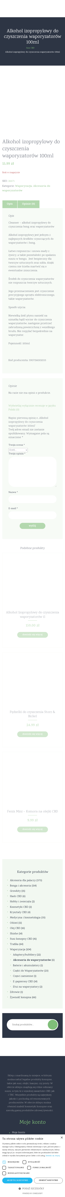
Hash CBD (16, 896)
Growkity (15, 891)
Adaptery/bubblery (24, 955)
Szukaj (53, 1025)
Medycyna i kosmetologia (25, 918)
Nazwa (13, 492)
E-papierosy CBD (23, 982)
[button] (32, 1189)
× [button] (61, 1138)
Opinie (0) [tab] (28, 204)
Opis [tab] (10, 204)
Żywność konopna (20, 997)
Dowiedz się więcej (32, 635)
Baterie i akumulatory (26, 966)
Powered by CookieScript (33, 1193)
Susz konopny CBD (21, 939)
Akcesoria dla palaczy (23, 881)
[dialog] (32, 1165)
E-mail (13, 509)
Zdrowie (15, 992)
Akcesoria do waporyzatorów (32, 960)
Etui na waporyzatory (26, 987)
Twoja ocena (16, 445)
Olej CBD (15, 928)
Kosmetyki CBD (19, 907)
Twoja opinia (16, 454)
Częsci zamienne (23, 976)
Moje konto (18, 1133)
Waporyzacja (23, 186)
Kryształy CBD (18, 912)
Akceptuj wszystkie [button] (17, 1180)
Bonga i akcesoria (20, 886)
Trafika (14, 944)
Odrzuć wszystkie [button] (48, 1180)
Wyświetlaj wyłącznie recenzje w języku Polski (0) (32, 408)
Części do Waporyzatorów (28, 971)
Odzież (14, 923)
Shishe (14, 934)
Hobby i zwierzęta (20, 902)
